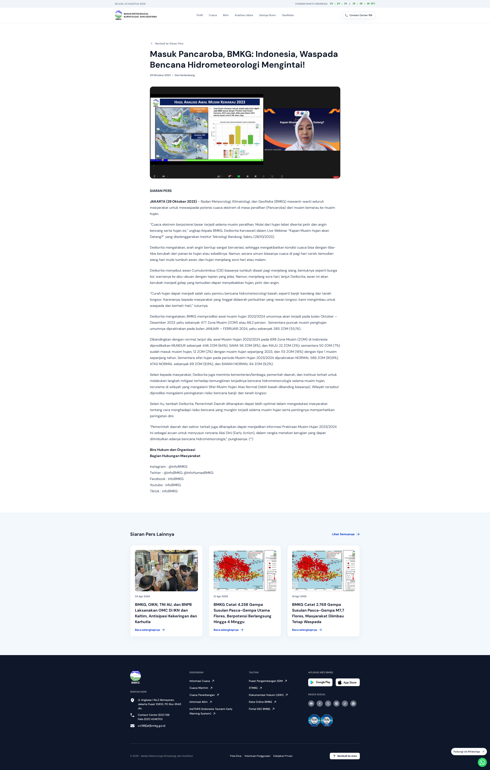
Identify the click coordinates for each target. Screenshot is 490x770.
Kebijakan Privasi (282, 756)
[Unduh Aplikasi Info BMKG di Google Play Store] (320, 682)
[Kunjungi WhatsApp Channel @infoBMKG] (353, 703)
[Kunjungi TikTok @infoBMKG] (345, 703)
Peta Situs (236, 756)
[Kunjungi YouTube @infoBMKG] (311, 703)
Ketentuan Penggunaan (257, 756)
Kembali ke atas (347, 756)
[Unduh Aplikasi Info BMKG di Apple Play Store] (348, 682)
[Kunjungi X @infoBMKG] (328, 703)
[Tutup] (483, 751)
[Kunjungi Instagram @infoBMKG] (336, 703)
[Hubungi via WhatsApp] (482, 762)
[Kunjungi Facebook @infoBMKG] (320, 703)
